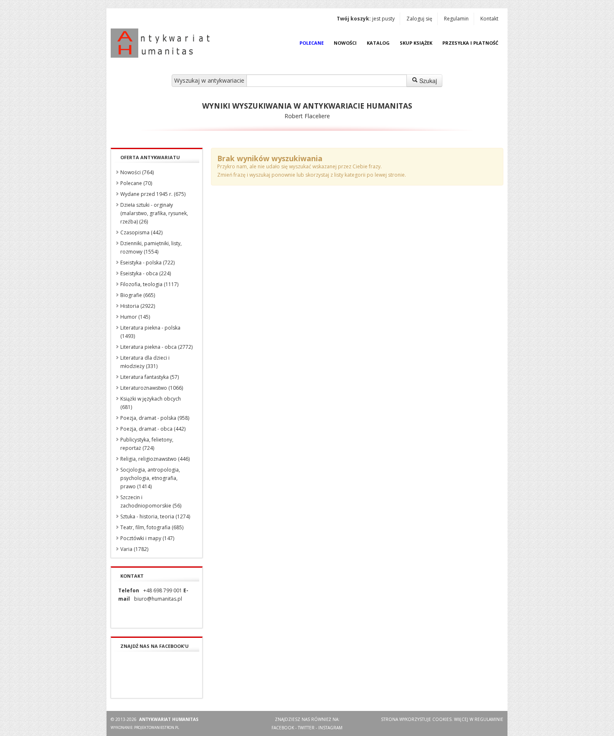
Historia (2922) (137, 306)
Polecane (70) (136, 183)
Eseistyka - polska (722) (147, 262)
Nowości (345, 43)
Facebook (282, 728)
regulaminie (488, 719)
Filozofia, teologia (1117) (149, 284)
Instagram (330, 728)
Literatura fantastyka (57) (149, 377)
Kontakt (489, 18)
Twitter (306, 728)
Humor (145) (135, 316)
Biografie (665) (137, 295)
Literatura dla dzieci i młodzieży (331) (145, 362)
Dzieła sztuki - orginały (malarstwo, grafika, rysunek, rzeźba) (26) (154, 213)
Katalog (378, 43)
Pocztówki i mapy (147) (147, 538)
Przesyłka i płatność (470, 43)
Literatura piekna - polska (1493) (150, 332)
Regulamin (456, 18)
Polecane (311, 43)
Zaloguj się (419, 18)
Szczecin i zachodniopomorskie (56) (150, 501)
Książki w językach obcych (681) (150, 403)
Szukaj (427, 80)
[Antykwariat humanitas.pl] (162, 43)
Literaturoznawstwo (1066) (151, 387)
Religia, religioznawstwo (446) (155, 458)
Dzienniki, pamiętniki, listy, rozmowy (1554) (151, 247)
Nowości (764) (137, 172)
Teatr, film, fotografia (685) (151, 527)
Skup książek (416, 43)
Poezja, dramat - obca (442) (152, 428)
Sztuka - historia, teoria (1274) (155, 516)
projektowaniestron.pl (156, 727)
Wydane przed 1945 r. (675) (152, 194)
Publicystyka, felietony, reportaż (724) (146, 444)
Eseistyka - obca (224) (145, 273)
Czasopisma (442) (141, 232)
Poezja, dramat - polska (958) (154, 417)
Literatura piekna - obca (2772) (156, 346)
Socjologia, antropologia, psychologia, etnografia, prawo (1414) (150, 478)
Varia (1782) (134, 549)
